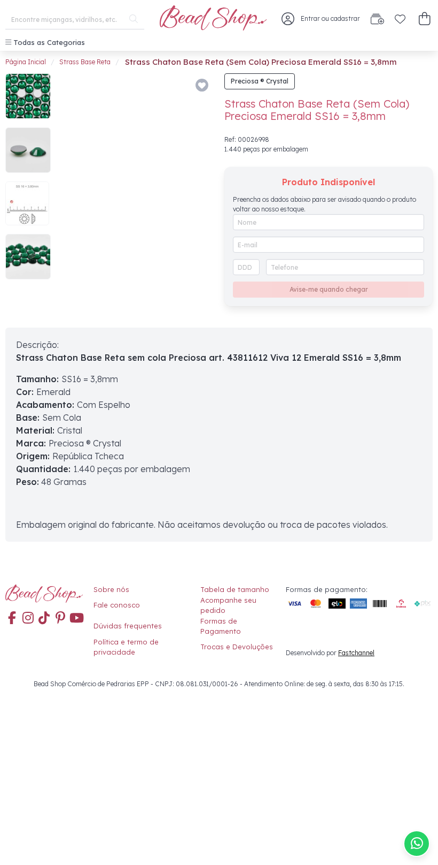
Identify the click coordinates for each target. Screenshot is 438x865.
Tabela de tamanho (234, 589)
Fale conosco (116, 605)
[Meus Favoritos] (400, 18)
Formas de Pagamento (220, 626)
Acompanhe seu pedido (228, 605)
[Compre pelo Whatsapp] (416, 843)
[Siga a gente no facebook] (11, 618)
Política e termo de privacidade (126, 647)
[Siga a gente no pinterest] (60, 618)
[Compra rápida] (377, 18)
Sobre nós (111, 589)
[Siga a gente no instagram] (27, 618)
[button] (424, 19)
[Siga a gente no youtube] (76, 618)
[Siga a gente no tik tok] (44, 618)
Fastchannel (356, 653)
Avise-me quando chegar (329, 289)
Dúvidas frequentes (127, 625)
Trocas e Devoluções (236, 646)
